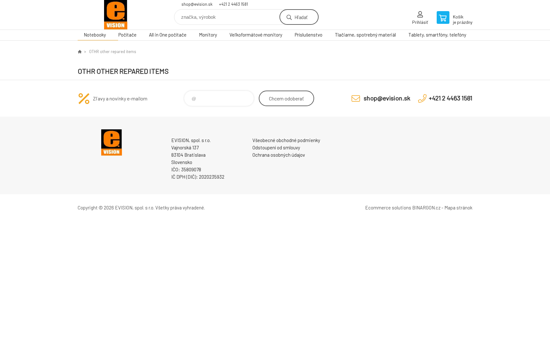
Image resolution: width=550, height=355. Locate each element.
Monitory (208, 35)
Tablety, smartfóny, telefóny (437, 35)
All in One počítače (168, 35)
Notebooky (95, 35)
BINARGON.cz (426, 207)
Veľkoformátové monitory (255, 35)
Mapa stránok (458, 207)
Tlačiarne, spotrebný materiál (365, 35)
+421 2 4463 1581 (233, 4)
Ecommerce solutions (388, 207)
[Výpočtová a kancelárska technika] (79, 51)
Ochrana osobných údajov (278, 155)
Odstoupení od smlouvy (276, 147)
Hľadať (300, 17)
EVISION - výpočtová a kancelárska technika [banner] (116, 15)
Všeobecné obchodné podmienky (286, 140)
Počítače (127, 35)
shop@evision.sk (197, 4)
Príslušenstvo (308, 35)
